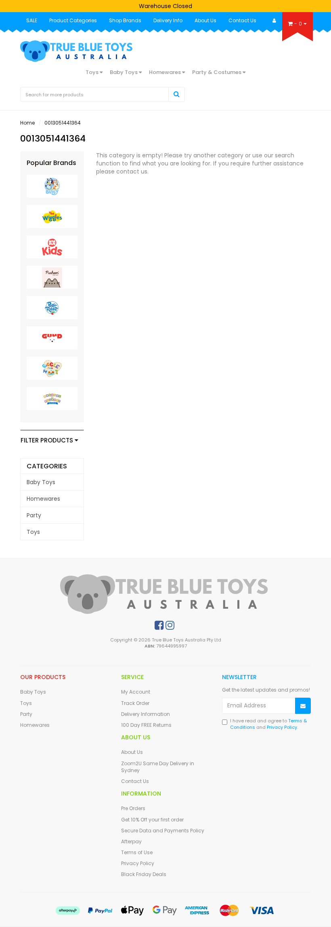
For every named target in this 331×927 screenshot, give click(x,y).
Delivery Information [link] (145, 714)
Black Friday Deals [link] (143, 874)
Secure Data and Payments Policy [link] (162, 830)
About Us (205, 20)
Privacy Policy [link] (137, 863)
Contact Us (242, 20)
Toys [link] (33, 532)
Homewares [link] (43, 499)
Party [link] (34, 515)
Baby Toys (124, 72)
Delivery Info (167, 20)
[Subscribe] (303, 706)
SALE (31, 20)
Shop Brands (125, 20)
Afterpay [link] (131, 841)
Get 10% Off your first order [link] (152, 819)
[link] (159, 625)
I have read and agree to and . (268, 724)
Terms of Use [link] (137, 852)
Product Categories (73, 20)
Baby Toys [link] (41, 482)
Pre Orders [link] (133, 808)
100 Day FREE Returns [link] (146, 725)
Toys (93, 72)
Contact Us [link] (135, 781)
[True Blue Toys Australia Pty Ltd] (77, 51)
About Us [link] (132, 752)
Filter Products (48, 440)
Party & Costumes (217, 72)
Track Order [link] (135, 703)
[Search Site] (176, 94)
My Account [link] (135, 691)
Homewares (165, 72)
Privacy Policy (282, 727)
